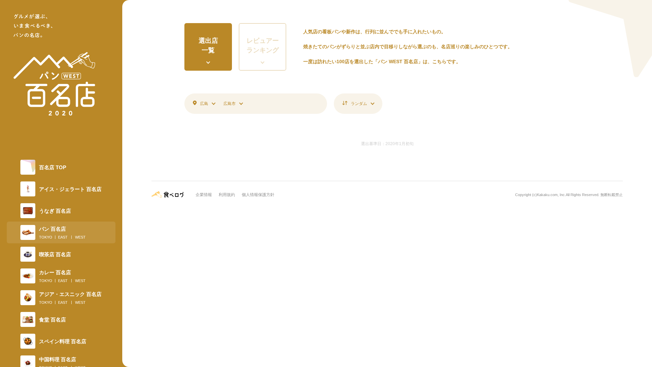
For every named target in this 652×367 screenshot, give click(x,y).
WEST (80, 237)
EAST (63, 237)
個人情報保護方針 (258, 194)
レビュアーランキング (263, 45)
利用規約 (227, 194)
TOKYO (45, 237)
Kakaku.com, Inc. (551, 195)
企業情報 (204, 194)
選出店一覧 (208, 45)
